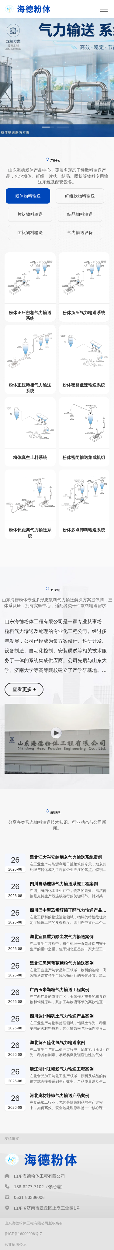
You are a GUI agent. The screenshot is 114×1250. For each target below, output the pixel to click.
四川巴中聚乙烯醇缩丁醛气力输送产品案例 (69, 910)
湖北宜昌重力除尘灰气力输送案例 (62, 936)
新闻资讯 (55, 812)
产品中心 (55, 160)
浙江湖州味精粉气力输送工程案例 (62, 1069)
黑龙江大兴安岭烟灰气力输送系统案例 (66, 857)
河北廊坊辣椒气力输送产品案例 (59, 1095)
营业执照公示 (15, 1244)
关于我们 (55, 590)
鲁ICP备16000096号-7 (23, 1234)
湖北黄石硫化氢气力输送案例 (57, 1042)
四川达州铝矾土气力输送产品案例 (62, 1016)
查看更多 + (24, 689)
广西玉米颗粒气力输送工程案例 (59, 989)
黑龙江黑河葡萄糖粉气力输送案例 (62, 963)
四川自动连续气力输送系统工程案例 (64, 884)
